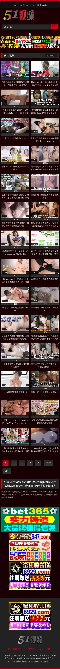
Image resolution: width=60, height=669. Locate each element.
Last (7, 471)
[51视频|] (24, 16)
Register (44, 5)
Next (48, 462)
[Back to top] (51, 660)
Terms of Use (45, 649)
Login (34, 5)
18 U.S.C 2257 (15, 649)
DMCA (30, 649)
